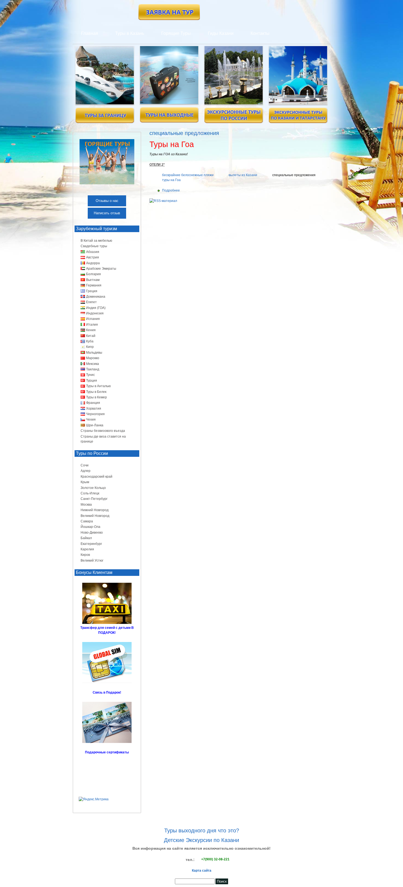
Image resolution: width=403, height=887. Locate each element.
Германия (93, 285)
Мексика (92, 364)
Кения (91, 330)
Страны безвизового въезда (103, 431)
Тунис (90, 375)
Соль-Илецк (90, 493)
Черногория (95, 414)
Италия (92, 324)
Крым (85, 482)
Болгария (93, 274)
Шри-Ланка (94, 425)
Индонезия (95, 313)
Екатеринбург (91, 544)
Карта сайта (201, 870)
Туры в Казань (129, 33)
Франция (93, 403)
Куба (89, 341)
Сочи (85, 465)
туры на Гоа (171, 180)
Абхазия (92, 252)
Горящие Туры (176, 33)
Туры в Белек (96, 392)
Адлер (85, 471)
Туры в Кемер (96, 397)
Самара (87, 521)
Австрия (92, 257)
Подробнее (171, 190)
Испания (93, 319)
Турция (91, 380)
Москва (86, 504)
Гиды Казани (221, 33)
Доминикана (95, 297)
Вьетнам (93, 280)
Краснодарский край (96, 476)
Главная (89, 33)
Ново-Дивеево (92, 532)
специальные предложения (294, 175)
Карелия (87, 549)
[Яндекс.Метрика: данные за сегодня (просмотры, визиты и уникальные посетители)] (94, 799)
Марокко (92, 358)
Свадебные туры (94, 246)
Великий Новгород (95, 516)
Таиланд (92, 369)
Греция (91, 291)
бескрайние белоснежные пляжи (188, 175)
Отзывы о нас (107, 201)
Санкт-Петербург (94, 499)
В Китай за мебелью (96, 241)
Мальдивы (94, 352)
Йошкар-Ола (90, 527)
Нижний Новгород (95, 510)
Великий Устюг (92, 560)
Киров (85, 555)
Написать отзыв (107, 213)
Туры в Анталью (98, 386)
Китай (90, 336)
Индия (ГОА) (96, 308)
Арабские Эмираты (101, 269)
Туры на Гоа (171, 144)
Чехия (91, 419)
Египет (91, 302)
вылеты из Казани (243, 175)
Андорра (93, 263)
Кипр (90, 347)
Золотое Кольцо (93, 488)
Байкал (86, 538)
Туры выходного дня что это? (201, 830)
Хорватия (93, 408)
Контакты (260, 33)
